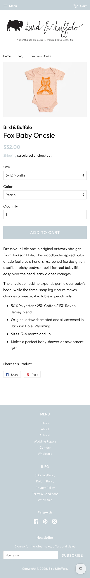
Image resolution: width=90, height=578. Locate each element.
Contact (45, 447)
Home (7, 56)
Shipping (9, 155)
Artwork (45, 435)
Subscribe (72, 555)
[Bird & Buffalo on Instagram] (54, 522)
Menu (13, 6)
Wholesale (45, 454)
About (45, 429)
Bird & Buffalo (57, 569)
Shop (45, 423)
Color (8, 186)
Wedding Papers (45, 441)
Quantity (10, 206)
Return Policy (45, 481)
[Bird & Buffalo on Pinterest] (45, 522)
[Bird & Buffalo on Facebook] (35, 522)
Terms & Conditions (45, 494)
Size (6, 167)
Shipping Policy (45, 475)
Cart (83, 6)
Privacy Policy (45, 488)
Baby (20, 56)
